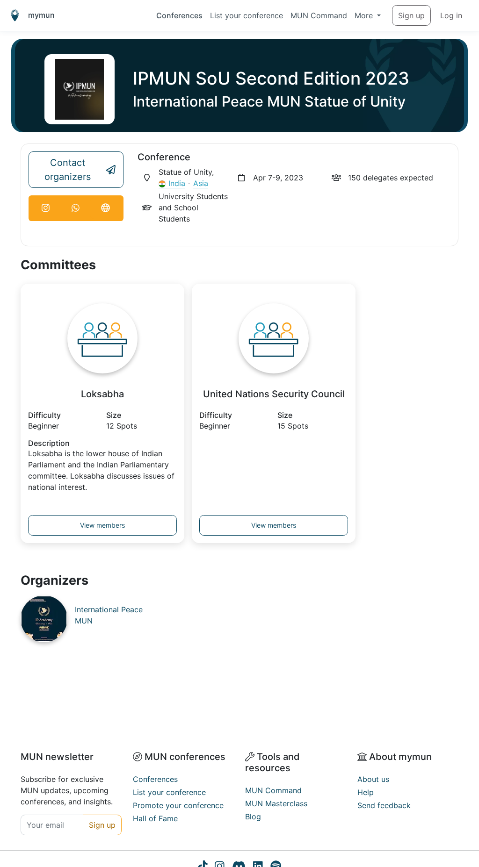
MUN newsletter (57, 756)
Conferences (179, 15)
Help (365, 792)
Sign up (411, 15)
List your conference (246, 15)
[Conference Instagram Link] (46, 208)
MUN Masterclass (276, 803)
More (365, 15)
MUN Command (318, 15)
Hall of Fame (155, 818)
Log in (451, 15)
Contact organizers (67, 169)
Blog (253, 816)
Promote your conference (178, 805)
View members (102, 525)
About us (373, 779)
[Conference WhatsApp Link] (76, 208)
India (176, 183)
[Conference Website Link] (105, 208)
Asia (200, 183)
